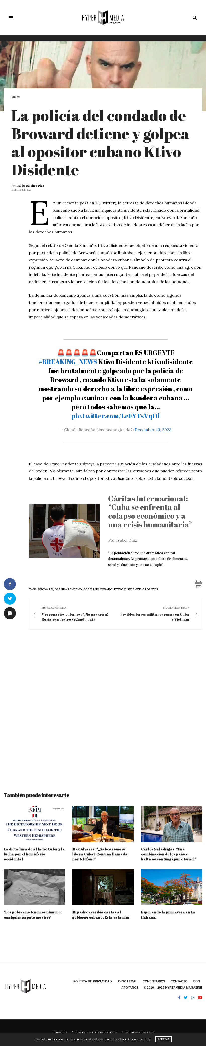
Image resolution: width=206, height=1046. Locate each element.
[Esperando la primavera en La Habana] (171, 887)
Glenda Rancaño (68, 589)
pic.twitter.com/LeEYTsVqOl (116, 415)
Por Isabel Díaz (122, 540)
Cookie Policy (139, 1039)
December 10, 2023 (153, 429)
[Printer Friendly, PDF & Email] (198, 583)
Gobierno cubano (97, 589)
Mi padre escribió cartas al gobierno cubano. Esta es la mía (100, 915)
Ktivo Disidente (127, 589)
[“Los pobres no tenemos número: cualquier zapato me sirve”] (34, 887)
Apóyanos (129, 987)
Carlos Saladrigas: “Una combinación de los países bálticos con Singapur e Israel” (168, 854)
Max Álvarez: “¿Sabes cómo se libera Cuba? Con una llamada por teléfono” (100, 854)
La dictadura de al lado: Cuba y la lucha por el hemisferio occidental (34, 854)
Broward (45, 589)
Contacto (179, 981)
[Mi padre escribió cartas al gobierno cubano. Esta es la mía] (102, 887)
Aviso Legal (127, 981)
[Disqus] (103, 706)
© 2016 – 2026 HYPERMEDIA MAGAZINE (173, 987)
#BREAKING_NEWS (67, 361)
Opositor (150, 589)
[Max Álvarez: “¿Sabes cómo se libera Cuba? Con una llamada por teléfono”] (102, 824)
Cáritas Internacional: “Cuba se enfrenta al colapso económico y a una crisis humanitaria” (150, 511)
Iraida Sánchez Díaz (30, 185)
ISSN (196, 981)
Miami (15, 97)
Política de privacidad (92, 981)
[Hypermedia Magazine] (103, 18)
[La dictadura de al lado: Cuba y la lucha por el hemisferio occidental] (34, 824)
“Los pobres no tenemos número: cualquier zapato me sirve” (33, 915)
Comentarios (154, 981)
